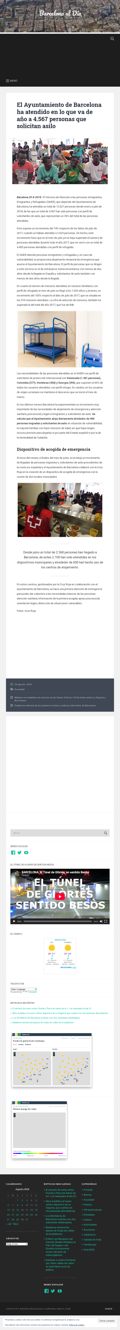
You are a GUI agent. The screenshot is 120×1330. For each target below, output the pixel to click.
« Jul (8, 1223)
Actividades (90, 1224)
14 (13, 1210)
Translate (32, 992)
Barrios (88, 1194)
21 (13, 1215)
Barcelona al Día (60, 13)
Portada (88, 1189)
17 (26, 1210)
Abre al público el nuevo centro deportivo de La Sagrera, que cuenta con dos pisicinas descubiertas (60, 1013)
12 (36, 1205)
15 (17, 1210)
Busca (111, 39)
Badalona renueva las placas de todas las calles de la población (43, 1022)
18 (31, 1210)
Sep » (16, 1223)
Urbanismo (90, 1234)
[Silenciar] (101, 921)
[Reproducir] (14, 921)
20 (8, 1215)
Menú (13, 80)
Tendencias (90, 1244)
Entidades (89, 1214)
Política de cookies (76, 1325)
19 (36, 1210)
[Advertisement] (60, 54)
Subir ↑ (109, 1309)
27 (8, 1219)
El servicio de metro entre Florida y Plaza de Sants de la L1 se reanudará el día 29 (51, 1008)
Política (88, 1204)
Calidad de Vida (92, 1239)
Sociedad (19, 689)
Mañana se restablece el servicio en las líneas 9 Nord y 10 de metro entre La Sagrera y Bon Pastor (60, 699)
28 (13, 1219)
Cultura (88, 1219)
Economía (89, 1229)
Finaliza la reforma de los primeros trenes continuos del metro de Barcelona (55, 705)
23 (22, 1215)
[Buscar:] (60, 833)
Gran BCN (89, 1249)
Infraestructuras (93, 1209)
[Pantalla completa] (105, 921)
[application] (60, 896)
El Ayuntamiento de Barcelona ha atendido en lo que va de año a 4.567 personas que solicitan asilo (59, 115)
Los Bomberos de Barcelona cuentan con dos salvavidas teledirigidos (46, 1018)
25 (31, 1215)
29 (17, 1219)
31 (26, 1219)
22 (17, 1215)
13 (8, 1210)
